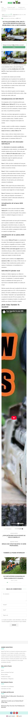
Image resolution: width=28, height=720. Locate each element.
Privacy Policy (4, 674)
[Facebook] (11, 713)
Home (2, 7)
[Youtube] (14, 713)
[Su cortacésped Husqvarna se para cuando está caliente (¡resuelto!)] (14, 565)
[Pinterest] (17, 713)
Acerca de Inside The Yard (7, 672)
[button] (2, 570)
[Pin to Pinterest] (20, 529)
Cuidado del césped (11, 7)
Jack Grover (7, 14)
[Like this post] (16, 529)
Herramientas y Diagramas (7, 678)
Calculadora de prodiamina (7, 686)
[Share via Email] (22, 529)
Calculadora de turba (6, 688)
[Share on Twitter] (19, 529)
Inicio (2, 670)
